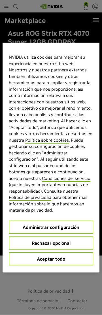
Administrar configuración (51, 227)
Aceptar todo (51, 258)
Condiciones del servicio (66, 178)
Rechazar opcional (51, 243)
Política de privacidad (30, 197)
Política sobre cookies (47, 139)
